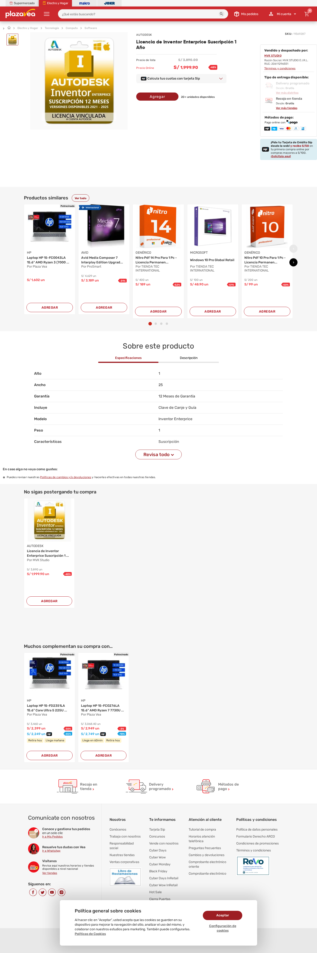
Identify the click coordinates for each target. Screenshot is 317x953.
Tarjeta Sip (157, 829)
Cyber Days (157, 850)
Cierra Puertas (159, 899)
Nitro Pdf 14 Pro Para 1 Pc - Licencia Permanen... (156, 260)
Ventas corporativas (124, 862)
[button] (221, 14)
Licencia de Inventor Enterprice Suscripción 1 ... (48, 553)
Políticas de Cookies (90, 934)
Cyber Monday (160, 864)
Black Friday (158, 871)
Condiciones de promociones (257, 843)
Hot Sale (155, 892)
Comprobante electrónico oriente (207, 864)
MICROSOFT (199, 253)
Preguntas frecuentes (205, 848)
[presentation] (293, 249)
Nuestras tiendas (122, 855)
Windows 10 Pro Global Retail (212, 260)
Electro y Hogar (27, 28)
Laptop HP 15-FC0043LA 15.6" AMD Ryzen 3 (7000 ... (48, 260)
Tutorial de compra (202, 829)
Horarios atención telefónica (202, 839)
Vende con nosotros (163, 843)
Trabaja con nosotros (125, 836)
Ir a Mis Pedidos (52, 836)
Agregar (157, 96)
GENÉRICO (143, 253)
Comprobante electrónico (207, 874)
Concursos (157, 836)
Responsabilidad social (122, 845)
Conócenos (118, 829)
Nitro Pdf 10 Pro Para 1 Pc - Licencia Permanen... (265, 260)
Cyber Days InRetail (163, 878)
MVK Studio (272, 55)
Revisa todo (156, 454)
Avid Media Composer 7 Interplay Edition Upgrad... (102, 260)
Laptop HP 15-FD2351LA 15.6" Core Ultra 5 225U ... (47, 708)
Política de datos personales (257, 829)
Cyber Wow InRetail (163, 885)
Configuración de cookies (222, 928)
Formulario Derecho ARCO (255, 836)
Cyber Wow (157, 857)
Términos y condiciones (253, 850)
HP (29, 253)
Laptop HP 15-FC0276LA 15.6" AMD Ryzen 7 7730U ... (102, 708)
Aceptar (222, 915)
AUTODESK (144, 34)
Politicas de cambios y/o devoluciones (65, 477)
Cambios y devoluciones (206, 855)
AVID (84, 253)
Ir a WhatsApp (51, 850)
